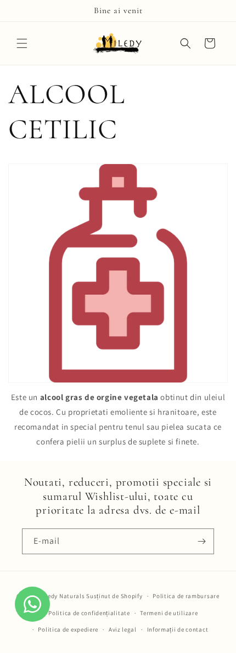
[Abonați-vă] (201, 541)
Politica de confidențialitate (89, 613)
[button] (22, 43)
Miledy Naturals (62, 596)
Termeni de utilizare (169, 613)
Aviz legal (123, 629)
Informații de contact (178, 629)
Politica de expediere (68, 629)
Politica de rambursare (186, 596)
